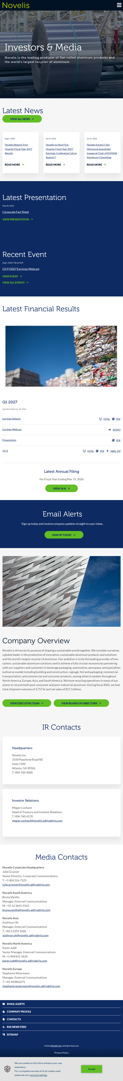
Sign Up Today (62, 534)
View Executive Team (24, 703)
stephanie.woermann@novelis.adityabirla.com (31, 986)
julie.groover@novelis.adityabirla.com (26, 884)
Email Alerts (13, 1003)
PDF (118, 419)
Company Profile (16, 1011)
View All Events (13, 282)
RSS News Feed (14, 1026)
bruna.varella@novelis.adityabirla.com (26, 910)
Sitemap (10, 1034)
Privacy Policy (61, 1053)
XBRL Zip (115, 451)
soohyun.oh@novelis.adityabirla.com (25, 935)
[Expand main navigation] (119, 5)
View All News (20, 118)
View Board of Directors (79, 703)
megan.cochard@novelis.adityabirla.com (37, 820)
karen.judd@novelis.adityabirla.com (24, 960)
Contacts (11, 1019)
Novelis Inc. (56, 1045)
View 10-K (59, 488)
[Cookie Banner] (61, 1069)
